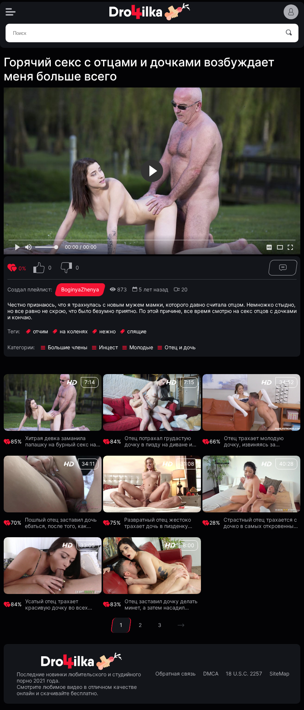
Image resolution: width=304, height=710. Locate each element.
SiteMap (280, 674)
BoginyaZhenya (80, 289)
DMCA (210, 674)
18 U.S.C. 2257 (244, 674)
